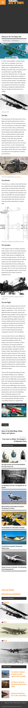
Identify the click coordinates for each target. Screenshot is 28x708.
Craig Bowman (15, 40)
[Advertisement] (14, 19)
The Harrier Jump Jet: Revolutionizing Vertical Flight (18, 684)
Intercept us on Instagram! (11, 594)
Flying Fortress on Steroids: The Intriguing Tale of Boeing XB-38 (14, 568)
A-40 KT (6, 602)
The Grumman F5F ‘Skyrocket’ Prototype (13, 527)
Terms (11, 702)
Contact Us (23, 702)
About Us (7, 702)
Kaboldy (22, 241)
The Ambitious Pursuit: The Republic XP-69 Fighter (14, 486)
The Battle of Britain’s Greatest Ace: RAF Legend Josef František (18, 674)
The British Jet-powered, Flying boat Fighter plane (12, 547)
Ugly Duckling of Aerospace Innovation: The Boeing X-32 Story (13, 507)
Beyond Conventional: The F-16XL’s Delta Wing (18, 694)
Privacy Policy (16, 702)
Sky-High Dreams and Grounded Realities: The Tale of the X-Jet (13, 465)
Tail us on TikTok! (8, 590)
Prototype (5, 425)
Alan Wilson (17, 177)
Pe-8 (5, 640)
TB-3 (5, 622)
